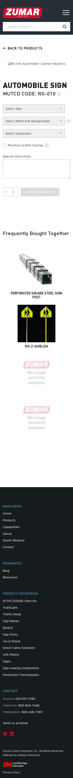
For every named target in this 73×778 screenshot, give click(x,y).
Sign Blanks (11, 621)
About (7, 533)
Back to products (25, 48)
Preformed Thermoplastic (21, 674)
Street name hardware (19, 647)
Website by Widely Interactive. (22, 755)
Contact (8, 547)
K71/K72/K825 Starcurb (20, 601)
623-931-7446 (25, 698)
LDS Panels (11, 654)
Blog (6, 570)
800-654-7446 (28, 705)
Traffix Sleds (12, 614)
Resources (10, 577)
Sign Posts (10, 634)
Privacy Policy (11, 772)
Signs (6, 661)
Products (9, 520)
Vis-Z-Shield (11, 641)
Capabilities (11, 527)
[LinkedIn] (12, 734)
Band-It (8, 627)
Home (7, 513)
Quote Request (14, 540)
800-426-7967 (32, 712)
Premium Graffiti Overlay (25, 145)
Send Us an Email (15, 723)
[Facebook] (5, 734)
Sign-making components (21, 668)
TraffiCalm (10, 607)
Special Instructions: (17, 156)
